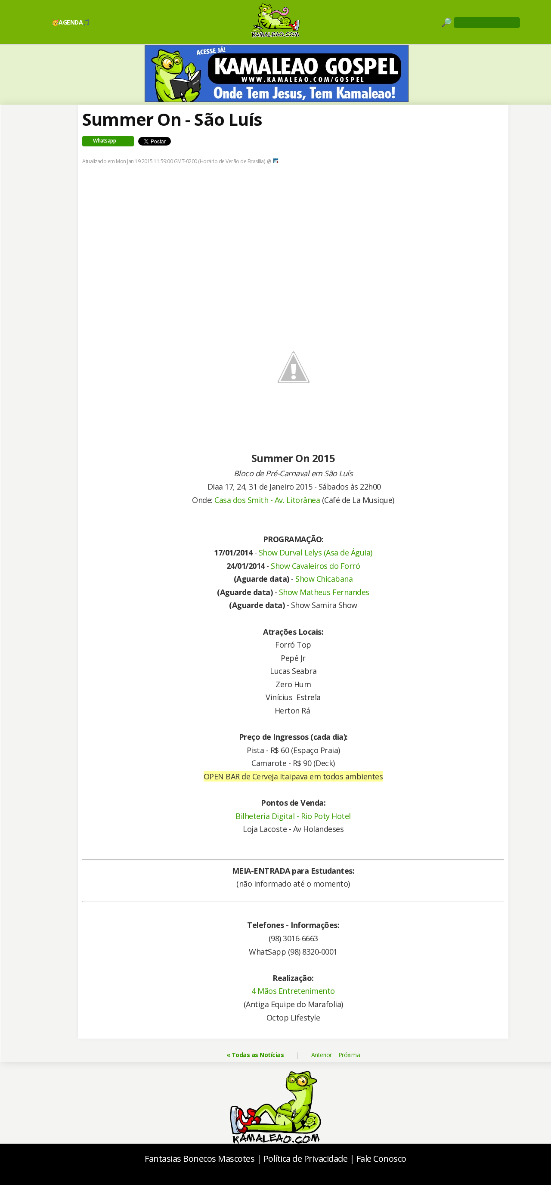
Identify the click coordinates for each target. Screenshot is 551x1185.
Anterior (321, 1055)
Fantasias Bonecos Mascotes (199, 1158)
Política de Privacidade (305, 1158)
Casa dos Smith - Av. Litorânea (267, 500)
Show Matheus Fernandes (324, 592)
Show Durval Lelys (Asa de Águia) (315, 552)
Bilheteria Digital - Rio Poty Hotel (293, 816)
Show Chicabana (324, 579)
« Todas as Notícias (255, 1055)
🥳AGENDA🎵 (71, 22)
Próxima (349, 1055)
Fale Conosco (381, 1158)
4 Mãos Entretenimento (293, 991)
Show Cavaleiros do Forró (315, 566)
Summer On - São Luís (172, 119)
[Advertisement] (293, 238)
